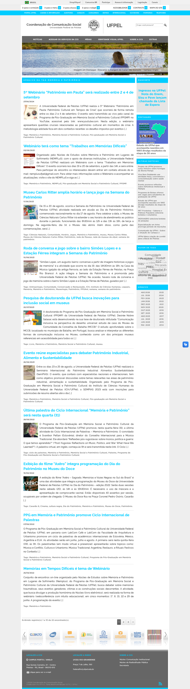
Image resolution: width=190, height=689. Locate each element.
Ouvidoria (134, 13)
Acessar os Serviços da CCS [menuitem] (64, 39)
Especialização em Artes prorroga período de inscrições (152, 226)
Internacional (119, 13)
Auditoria (68, 13)
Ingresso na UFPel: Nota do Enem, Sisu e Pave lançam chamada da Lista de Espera (152, 97)
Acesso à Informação (50, 13)
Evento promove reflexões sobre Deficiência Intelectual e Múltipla (151, 187)
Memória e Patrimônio (40, 135)
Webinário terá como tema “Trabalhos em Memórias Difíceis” (75, 145)
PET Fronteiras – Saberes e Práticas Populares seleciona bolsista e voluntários (150, 213)
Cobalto (81, 13)
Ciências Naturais (37, 235)
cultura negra (55, 506)
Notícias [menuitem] (37, 39)
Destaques (144, 117)
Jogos (73, 235)
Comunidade (54, 235)
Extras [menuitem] (153, 39)
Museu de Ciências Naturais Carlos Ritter (43, 237)
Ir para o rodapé (90, 7)
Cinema (44, 506)
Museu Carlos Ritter (117, 235)
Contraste (140, 7)
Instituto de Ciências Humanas (106, 287)
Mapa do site (157, 7)
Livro (31, 344)
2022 (161, 301)
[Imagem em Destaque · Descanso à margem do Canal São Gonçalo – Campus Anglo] (95, 75)
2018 (161, 313)
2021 (161, 304)
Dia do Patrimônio (72, 506)
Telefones (161, 13)
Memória (27, 289)
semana (93, 289)
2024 (161, 295)
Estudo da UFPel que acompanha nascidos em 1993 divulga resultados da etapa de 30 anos (151, 149)
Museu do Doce (112, 506)
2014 (161, 325)
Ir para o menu (52, 7)
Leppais (126, 287)
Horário (65, 235)
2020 (161, 307)
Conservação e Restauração (71, 287)
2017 (161, 316)
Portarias (147, 13)
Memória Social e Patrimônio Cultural (70, 135)
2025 (161, 292)
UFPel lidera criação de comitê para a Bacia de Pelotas (151, 238)
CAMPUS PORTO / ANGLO (40, 660)
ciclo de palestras (38, 453)
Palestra (112, 453)
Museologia (61, 289)
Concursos (94, 13)
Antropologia (35, 287)
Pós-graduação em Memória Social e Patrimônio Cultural (90, 183)
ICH (88, 287)
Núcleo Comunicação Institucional (135, 659)
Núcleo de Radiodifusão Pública (134, 662)
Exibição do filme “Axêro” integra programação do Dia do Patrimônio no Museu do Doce (71, 466)
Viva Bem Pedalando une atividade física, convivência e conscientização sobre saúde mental (151, 178)
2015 (161, 322)
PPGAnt (84, 289)
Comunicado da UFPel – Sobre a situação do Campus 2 (151, 232)
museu (103, 235)
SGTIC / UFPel (71, 684)
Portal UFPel (30, 13)
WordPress (40, 684)
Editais (106, 13)
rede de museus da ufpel (105, 237)
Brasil (33, 2)
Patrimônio (69, 237)
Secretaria (124, 665)
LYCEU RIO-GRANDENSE (84, 660)
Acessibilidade (121, 7)
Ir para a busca (71, 7)
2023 (161, 298)
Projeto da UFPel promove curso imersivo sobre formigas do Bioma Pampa (151, 169)
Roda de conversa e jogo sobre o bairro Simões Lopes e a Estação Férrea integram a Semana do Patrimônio (72, 250)
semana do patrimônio (109, 289)
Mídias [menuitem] (88, 39)
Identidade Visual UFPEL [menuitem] (110, 39)
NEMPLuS (56, 183)
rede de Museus (84, 237)
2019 (161, 310)
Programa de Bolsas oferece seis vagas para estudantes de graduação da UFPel (151, 195)
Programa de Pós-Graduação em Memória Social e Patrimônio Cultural (76, 454)
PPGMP (122, 183)
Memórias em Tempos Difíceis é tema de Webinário (66, 568)
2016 (161, 319)
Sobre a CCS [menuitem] (136, 39)
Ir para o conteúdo (31, 7)
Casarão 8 (34, 506)
